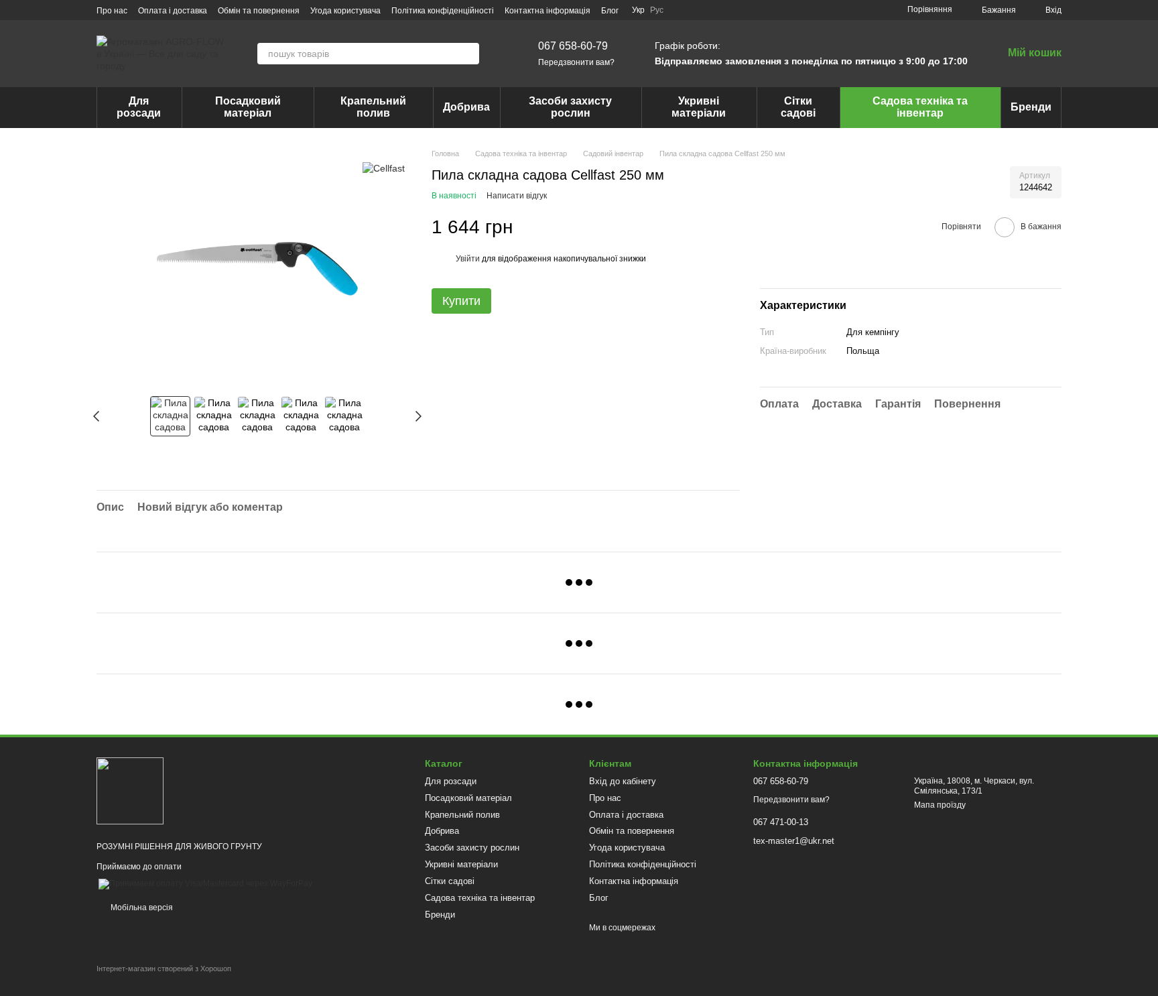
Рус (656, 10)
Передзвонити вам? (576, 62)
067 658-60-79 (573, 46)
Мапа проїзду (940, 805)
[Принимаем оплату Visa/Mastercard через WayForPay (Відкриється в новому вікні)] (205, 883)
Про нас (111, 10)
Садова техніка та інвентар (920, 107)
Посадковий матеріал (248, 107)
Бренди (1031, 107)
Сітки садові (798, 107)
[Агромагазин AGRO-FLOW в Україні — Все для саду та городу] (130, 790)
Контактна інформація (547, 10)
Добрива (466, 107)
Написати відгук (517, 195)
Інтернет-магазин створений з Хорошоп (163, 968)
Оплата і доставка (172, 10)
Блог (610, 10)
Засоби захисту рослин (570, 107)
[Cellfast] (383, 168)
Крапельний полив (373, 107)
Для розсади (139, 107)
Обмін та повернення (259, 10)
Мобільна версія (141, 907)
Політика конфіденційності (442, 10)
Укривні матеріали (698, 107)
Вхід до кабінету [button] (622, 781)
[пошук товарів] (468, 53)
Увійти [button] (468, 258)
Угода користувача (345, 10)
